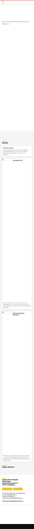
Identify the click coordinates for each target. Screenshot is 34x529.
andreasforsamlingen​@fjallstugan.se (12, 501)
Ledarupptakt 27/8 (18, 160)
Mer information (7, 489)
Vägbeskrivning (18, 489)
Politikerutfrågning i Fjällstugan (19, 313)
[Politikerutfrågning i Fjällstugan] (7, 382)
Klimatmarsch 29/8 (8, 148)
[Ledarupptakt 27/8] (7, 229)
